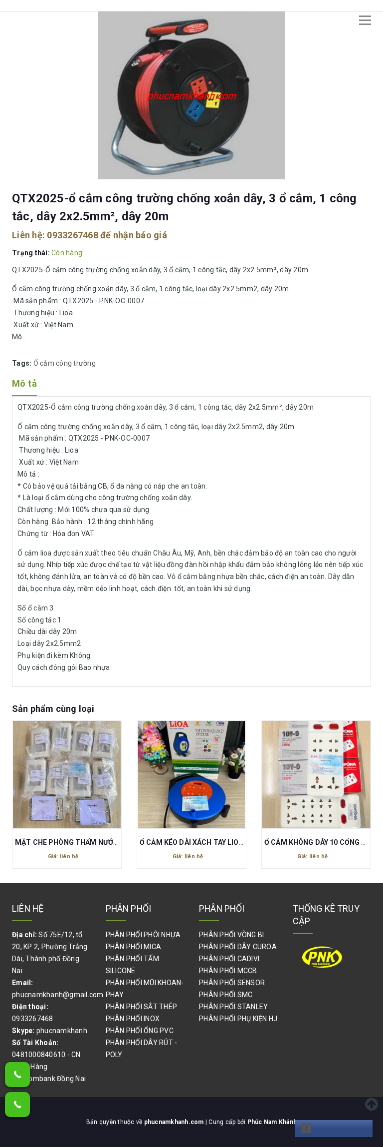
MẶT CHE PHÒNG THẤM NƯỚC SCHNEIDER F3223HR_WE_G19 (118, 842)
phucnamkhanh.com (174, 1122)
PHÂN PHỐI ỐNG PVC (140, 1031)
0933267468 (72, 235)
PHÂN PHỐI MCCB (228, 971)
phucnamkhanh (61, 1031)
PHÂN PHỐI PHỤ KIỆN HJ (238, 1019)
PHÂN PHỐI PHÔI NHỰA (143, 935)
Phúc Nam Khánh (272, 1122)
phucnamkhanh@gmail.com (58, 995)
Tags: (22, 363)
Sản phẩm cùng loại (53, 708)
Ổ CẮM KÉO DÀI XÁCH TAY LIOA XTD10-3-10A (215, 842)
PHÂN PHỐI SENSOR (232, 983)
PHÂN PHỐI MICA (134, 947)
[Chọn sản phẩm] (67, 777)
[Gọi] (17, 1074)
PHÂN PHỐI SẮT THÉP (142, 1007)
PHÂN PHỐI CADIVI (229, 959)
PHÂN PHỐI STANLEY (233, 1007)
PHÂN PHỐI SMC (225, 995)
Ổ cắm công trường (64, 363)
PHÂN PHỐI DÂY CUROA (238, 947)
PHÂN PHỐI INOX (133, 1019)
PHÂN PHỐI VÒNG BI (231, 935)
